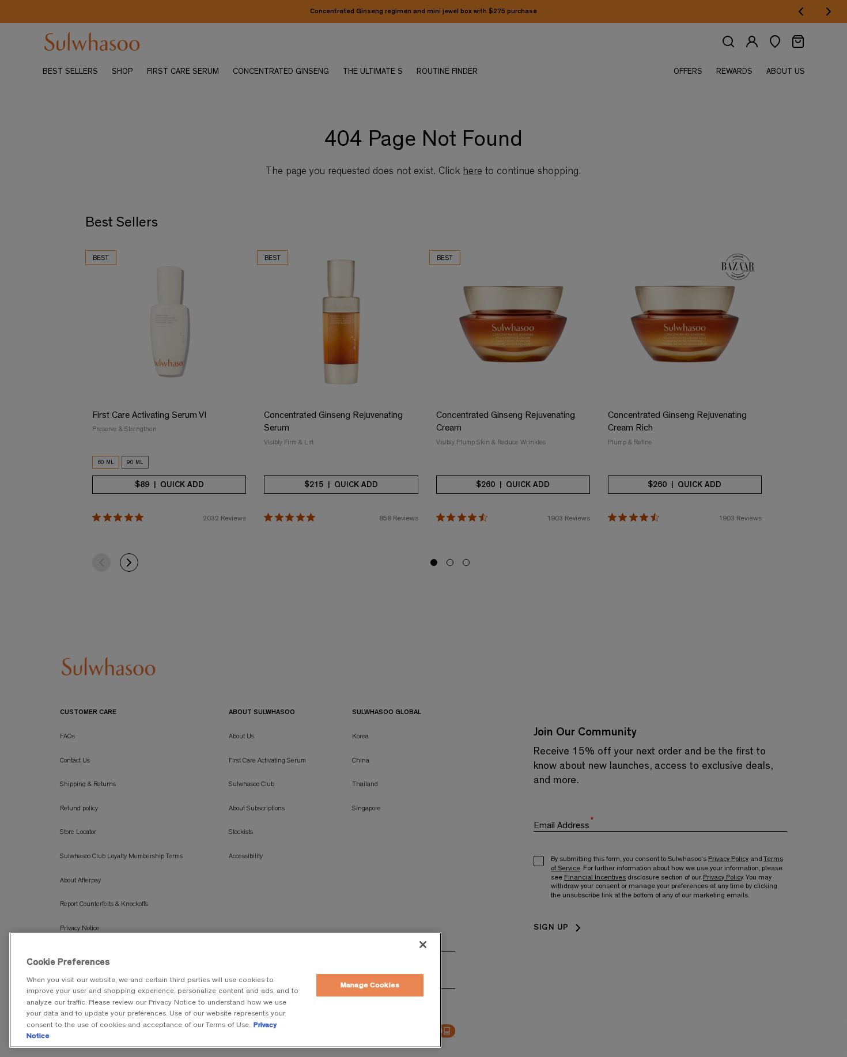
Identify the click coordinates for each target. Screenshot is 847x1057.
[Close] (423, 944)
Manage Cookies (370, 985)
